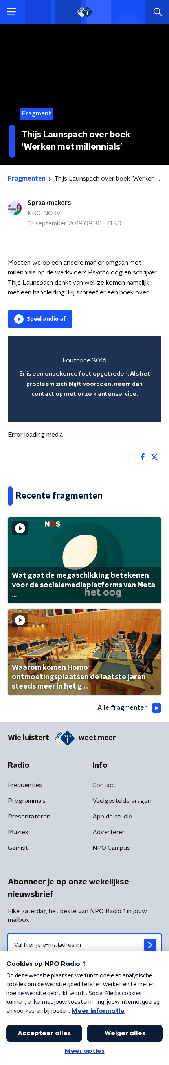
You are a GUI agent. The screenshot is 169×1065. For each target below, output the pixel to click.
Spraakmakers (49, 203)
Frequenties (25, 785)
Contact (104, 785)
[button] (11, 12)
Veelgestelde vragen (121, 801)
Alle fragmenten (122, 708)
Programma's (27, 801)
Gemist (18, 848)
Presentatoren (29, 816)
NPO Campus (111, 848)
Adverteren (109, 832)
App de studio (112, 816)
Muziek (18, 832)
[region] (84, 379)
